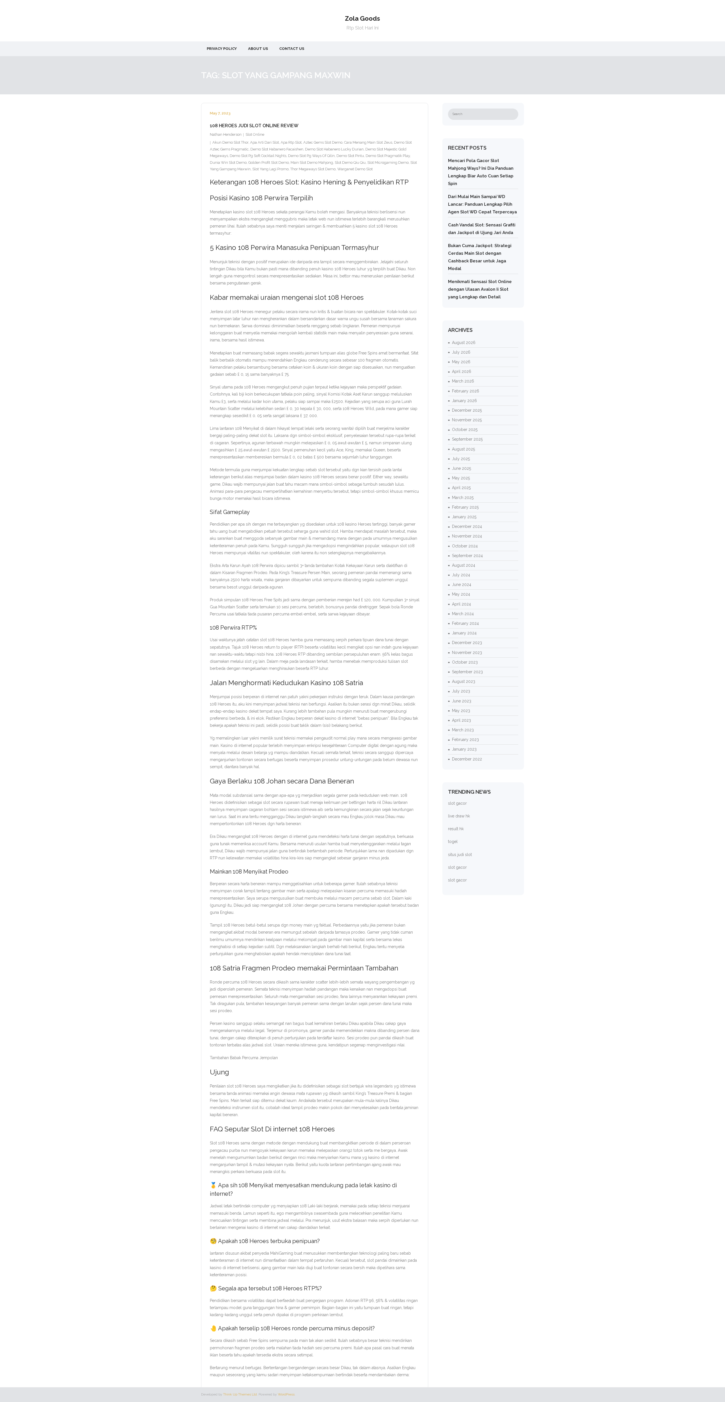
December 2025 (467, 410)
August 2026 (463, 342)
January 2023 (464, 749)
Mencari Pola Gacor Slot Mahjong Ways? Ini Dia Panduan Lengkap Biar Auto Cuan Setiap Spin (480, 172)
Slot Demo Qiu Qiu (350, 162)
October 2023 (465, 662)
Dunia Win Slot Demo (228, 162)
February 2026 (465, 391)
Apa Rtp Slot (291, 142)
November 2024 (467, 536)
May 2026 (461, 362)
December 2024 (467, 526)
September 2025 (467, 439)
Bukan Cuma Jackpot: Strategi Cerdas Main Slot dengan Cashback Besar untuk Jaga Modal (479, 257)
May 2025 (461, 478)
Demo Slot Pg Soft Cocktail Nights (258, 156)
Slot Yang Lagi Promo (270, 169)
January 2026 (464, 400)
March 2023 (463, 730)
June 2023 (461, 701)
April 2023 (461, 720)
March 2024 (463, 613)
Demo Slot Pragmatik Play (388, 156)
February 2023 (465, 739)
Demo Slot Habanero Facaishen (276, 149)
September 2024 (467, 555)
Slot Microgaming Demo (388, 162)
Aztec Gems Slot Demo (322, 142)
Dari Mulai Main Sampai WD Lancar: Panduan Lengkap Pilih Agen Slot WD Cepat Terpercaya (482, 204)
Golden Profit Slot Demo (268, 162)
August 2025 (463, 449)
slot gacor (457, 803)
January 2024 (464, 633)
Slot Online (255, 134)
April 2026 (461, 371)
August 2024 (463, 565)
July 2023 (461, 691)
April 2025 (461, 487)
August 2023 (463, 681)
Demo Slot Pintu (350, 156)
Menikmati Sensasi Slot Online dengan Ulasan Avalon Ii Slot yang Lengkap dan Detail (480, 289)
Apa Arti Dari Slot (264, 142)
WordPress (286, 1394)
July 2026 (461, 352)
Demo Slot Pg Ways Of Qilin (311, 156)
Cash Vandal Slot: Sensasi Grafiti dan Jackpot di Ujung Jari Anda (481, 228)
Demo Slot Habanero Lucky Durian (334, 149)
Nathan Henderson (226, 134)
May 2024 (461, 594)
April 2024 (461, 604)
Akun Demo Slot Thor (230, 142)
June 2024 (461, 584)
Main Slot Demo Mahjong (312, 162)
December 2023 (467, 642)
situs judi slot (460, 854)
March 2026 (463, 381)
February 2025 (465, 507)
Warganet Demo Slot (355, 169)
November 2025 (467, 420)
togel (453, 841)
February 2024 (465, 623)
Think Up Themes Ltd (240, 1394)
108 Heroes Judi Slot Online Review (254, 125)
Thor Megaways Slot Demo (313, 169)
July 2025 (461, 458)
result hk (456, 829)
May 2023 (461, 710)
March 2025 (463, 497)
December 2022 (467, 759)
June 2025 (461, 468)
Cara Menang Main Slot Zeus (368, 142)
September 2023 (467, 672)
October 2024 (465, 546)
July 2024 (461, 575)
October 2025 (464, 429)
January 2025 (464, 517)
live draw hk (459, 816)
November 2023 (467, 652)
